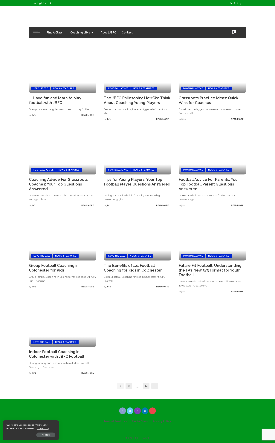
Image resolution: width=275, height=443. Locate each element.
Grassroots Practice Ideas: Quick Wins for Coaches (208, 100)
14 (146, 386)
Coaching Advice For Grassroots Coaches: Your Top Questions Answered (58, 184)
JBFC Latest (40, 88)
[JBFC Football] (63, 16)
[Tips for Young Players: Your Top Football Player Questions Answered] (137, 151)
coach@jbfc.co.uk (41, 3)
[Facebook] (231, 3)
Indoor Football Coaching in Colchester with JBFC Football (56, 354)
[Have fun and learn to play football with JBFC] (62, 70)
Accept (46, 435)
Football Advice (118, 88)
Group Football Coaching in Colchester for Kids (54, 267)
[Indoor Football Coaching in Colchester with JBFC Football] (62, 324)
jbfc (34, 115)
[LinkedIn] (240, 3)
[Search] (239, 32)
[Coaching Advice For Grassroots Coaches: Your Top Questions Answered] (62, 151)
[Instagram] (237, 3)
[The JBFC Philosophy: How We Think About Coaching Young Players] (137, 70)
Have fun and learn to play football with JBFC (55, 100)
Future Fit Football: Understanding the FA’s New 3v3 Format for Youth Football (210, 270)
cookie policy (43, 428)
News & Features (63, 88)
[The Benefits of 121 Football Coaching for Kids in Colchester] (137, 237)
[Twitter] (234, 3)
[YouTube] (244, 3)
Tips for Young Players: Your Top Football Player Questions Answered (137, 181)
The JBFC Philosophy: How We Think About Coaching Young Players (137, 100)
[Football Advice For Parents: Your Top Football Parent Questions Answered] (212, 151)
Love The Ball (41, 256)
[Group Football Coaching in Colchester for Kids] (62, 237)
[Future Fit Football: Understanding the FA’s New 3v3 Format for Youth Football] (212, 237)
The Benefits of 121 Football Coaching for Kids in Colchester (133, 267)
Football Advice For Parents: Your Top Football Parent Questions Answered (209, 184)
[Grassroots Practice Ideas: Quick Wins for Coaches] (212, 70)
